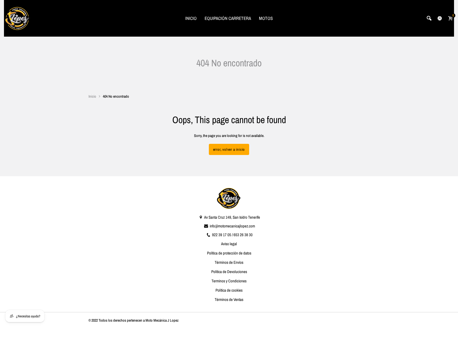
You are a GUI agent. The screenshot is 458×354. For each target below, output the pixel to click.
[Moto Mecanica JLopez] (17, 17)
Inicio (92, 96)
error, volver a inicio (229, 149)
